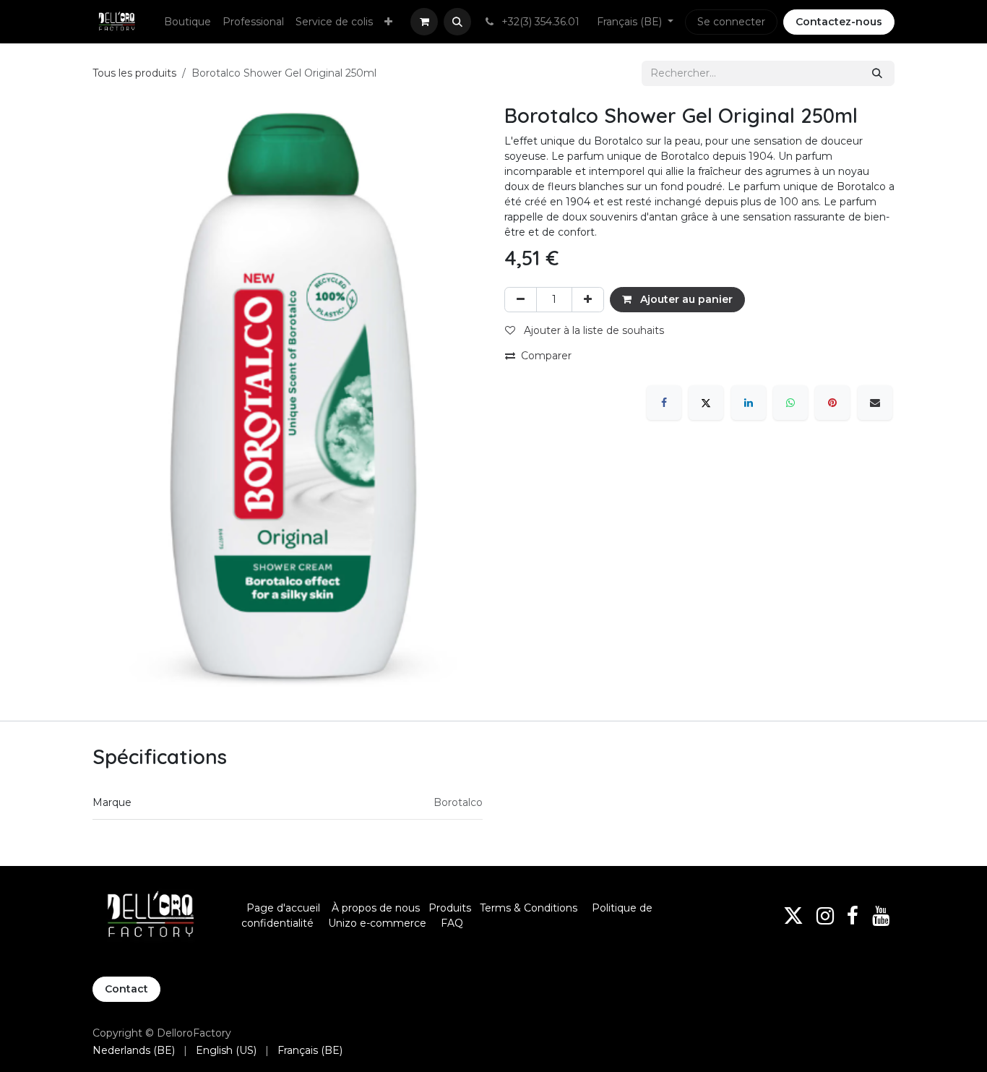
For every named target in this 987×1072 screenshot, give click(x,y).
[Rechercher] (877, 73)
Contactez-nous (839, 21)
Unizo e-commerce (377, 923)
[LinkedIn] (748, 402)
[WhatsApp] (790, 402)
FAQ (452, 923)
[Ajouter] (588, 299)
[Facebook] (664, 402)
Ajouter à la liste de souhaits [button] (592, 330)
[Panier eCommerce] (424, 21)
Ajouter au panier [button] (685, 299)
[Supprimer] (520, 299)
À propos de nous (376, 907)
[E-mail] (875, 402)
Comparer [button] (546, 355)
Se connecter (731, 21)
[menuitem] (187, 22)
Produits (449, 907)
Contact (126, 988)
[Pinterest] (832, 402)
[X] (706, 402)
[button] (457, 21)
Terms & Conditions (530, 907)
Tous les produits (134, 73)
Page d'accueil (283, 907)
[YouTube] (880, 916)
